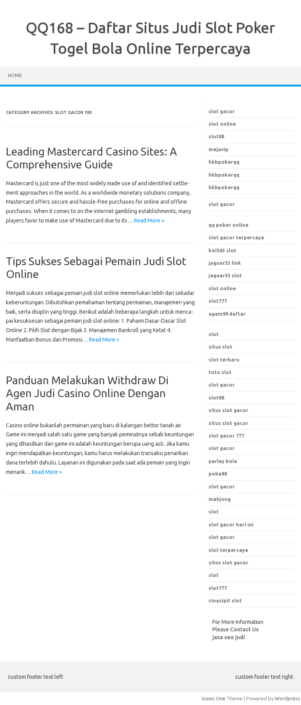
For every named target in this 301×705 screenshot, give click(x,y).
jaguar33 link (225, 263)
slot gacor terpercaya (236, 237)
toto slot (220, 372)
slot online (222, 124)
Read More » (149, 220)
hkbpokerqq (224, 161)
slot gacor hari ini (231, 524)
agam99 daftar (227, 313)
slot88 (216, 136)
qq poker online (228, 225)
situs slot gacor (228, 562)
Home (15, 75)
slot (214, 334)
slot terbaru (224, 359)
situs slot (220, 346)
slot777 (218, 301)
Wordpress (287, 698)
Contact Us (244, 629)
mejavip (218, 149)
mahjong (220, 499)
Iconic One (213, 698)
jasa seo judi (228, 637)
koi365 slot (222, 250)
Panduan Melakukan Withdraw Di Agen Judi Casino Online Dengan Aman (87, 393)
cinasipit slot (225, 600)
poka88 (218, 473)
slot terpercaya (228, 550)
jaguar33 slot (225, 275)
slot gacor (222, 111)
